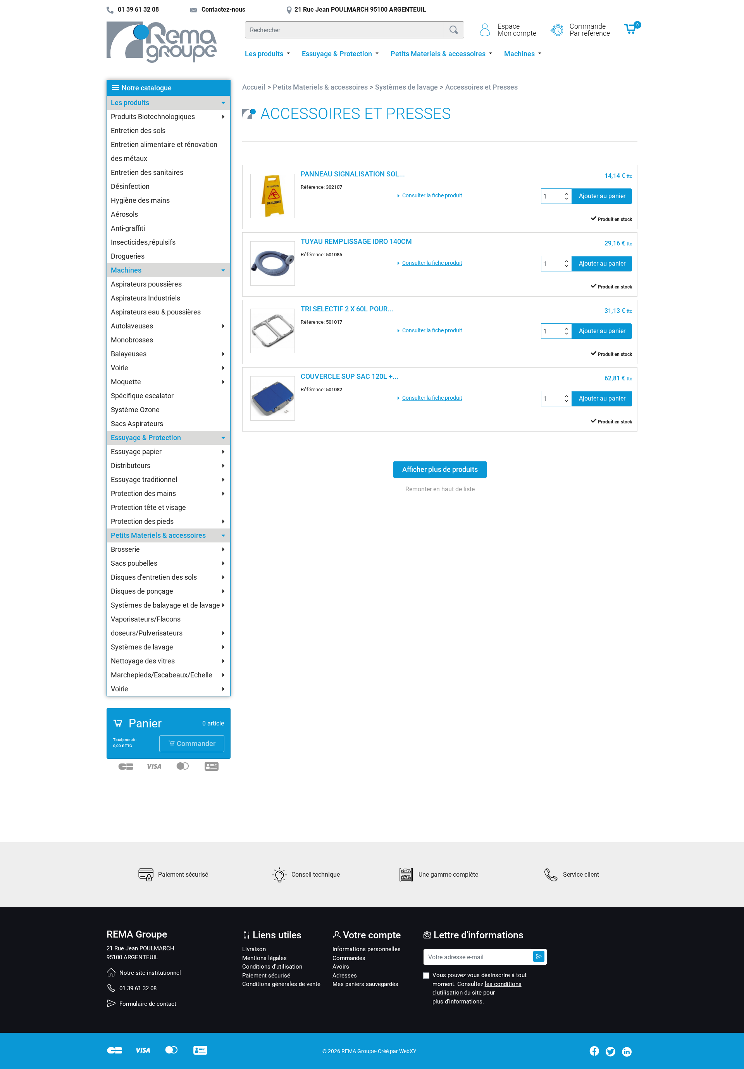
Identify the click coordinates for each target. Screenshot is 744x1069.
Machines (126, 270)
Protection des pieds (142, 521)
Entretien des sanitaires (147, 172)
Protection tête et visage (148, 507)
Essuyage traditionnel (144, 479)
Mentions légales (264, 958)
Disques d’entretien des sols (154, 577)
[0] (630, 32)
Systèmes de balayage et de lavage (165, 605)
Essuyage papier (136, 451)
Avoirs (340, 966)
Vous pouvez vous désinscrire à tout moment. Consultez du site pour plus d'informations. (479, 988)
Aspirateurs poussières (146, 284)
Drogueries (128, 256)
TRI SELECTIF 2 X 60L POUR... (347, 309)
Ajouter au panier (602, 196)
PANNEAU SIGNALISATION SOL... (353, 174)
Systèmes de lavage (142, 647)
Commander (195, 744)
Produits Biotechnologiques (153, 116)
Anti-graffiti (128, 228)
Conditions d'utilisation (272, 966)
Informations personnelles (366, 949)
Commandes (348, 958)
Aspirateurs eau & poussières (156, 312)
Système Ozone (135, 410)
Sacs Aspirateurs (137, 424)
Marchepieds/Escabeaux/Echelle (161, 675)
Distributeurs (130, 465)
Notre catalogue (147, 88)
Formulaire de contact (147, 1003)
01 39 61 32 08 (137, 988)
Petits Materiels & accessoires (158, 535)
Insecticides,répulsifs (143, 242)
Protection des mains (143, 493)
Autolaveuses (132, 326)
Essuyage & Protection (146, 437)
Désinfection (130, 186)
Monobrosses (132, 340)
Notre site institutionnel (149, 972)
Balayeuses (128, 354)
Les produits (130, 102)
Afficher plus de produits (440, 469)
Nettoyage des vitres (143, 661)
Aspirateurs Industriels (145, 298)
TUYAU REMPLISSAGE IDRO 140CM (356, 241)
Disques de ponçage (142, 591)
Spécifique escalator (142, 396)
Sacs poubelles (134, 563)
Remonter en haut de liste (440, 489)
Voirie (119, 368)
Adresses (344, 975)
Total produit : (124, 739)
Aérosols (124, 214)
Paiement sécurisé (266, 975)
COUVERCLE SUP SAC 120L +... (349, 376)
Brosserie (125, 549)
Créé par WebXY (397, 1051)
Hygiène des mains (140, 200)
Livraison (254, 949)
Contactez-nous (222, 9)
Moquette (126, 382)
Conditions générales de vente (281, 984)
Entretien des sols (138, 130)
